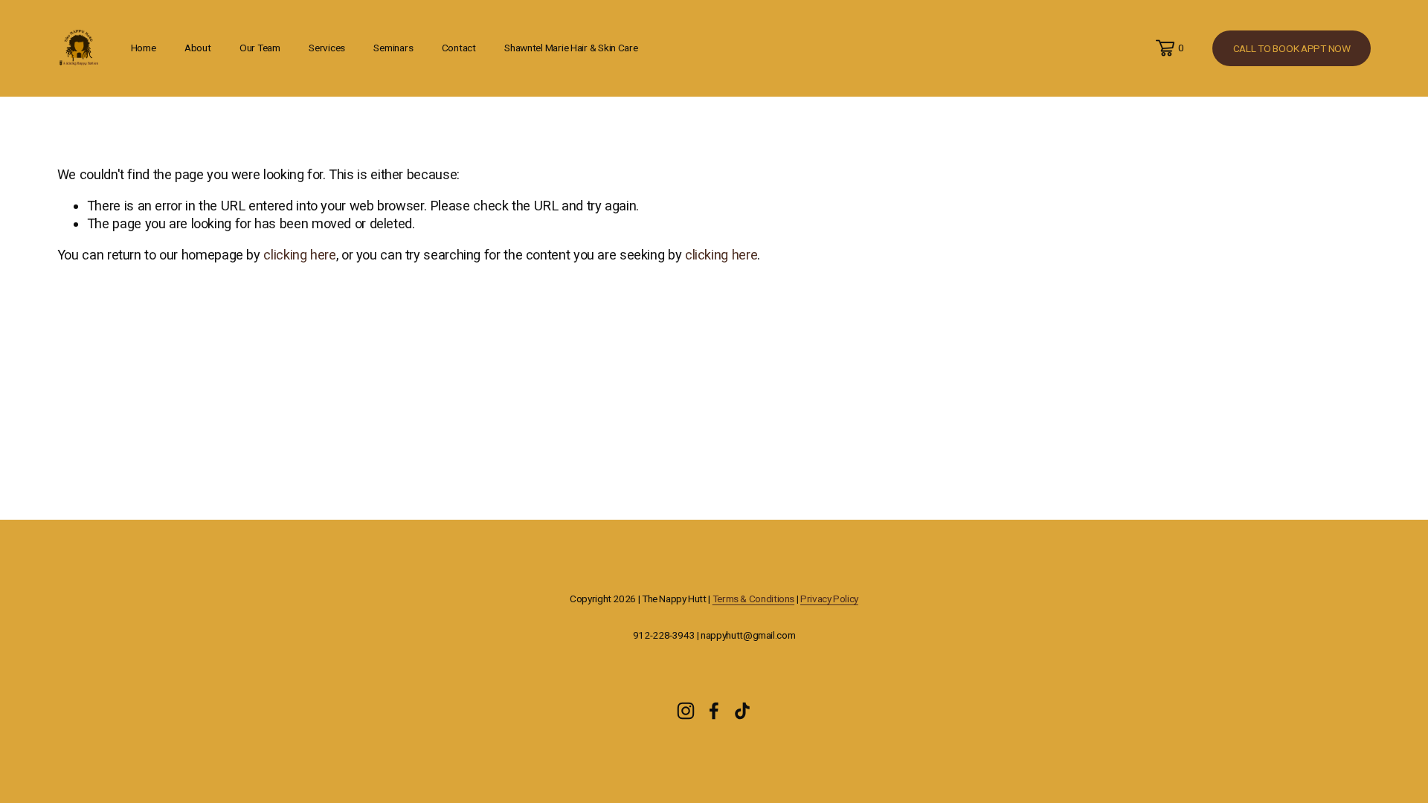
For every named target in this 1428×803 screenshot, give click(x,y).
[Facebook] (714, 711)
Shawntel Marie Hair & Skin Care (571, 48)
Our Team (259, 48)
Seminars (393, 48)
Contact (459, 48)
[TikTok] (742, 711)
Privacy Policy (829, 598)
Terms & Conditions (753, 598)
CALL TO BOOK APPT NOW (1292, 48)
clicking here (299, 254)
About (197, 48)
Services (327, 48)
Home (143, 48)
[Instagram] (686, 711)
